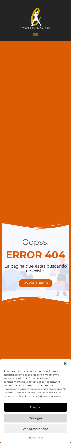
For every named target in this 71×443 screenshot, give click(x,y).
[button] (65, 363)
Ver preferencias (35, 429)
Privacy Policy (35, 437)
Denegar (35, 418)
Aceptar (35, 407)
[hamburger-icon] (35, 34)
